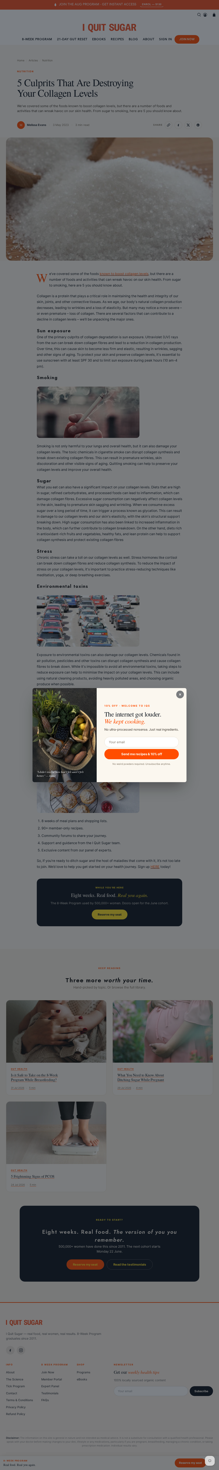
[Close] (180, 694)
